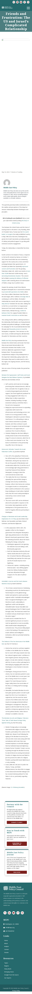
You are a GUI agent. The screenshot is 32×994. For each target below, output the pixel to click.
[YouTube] (21, 2)
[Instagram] (28, 2)
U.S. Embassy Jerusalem (17, 787)
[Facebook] (24, 2)
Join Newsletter (10, 931)
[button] (17, 822)
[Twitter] (14, 2)
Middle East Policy (10, 188)
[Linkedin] (17, 2)
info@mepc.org (10, 927)
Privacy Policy (16, 990)
